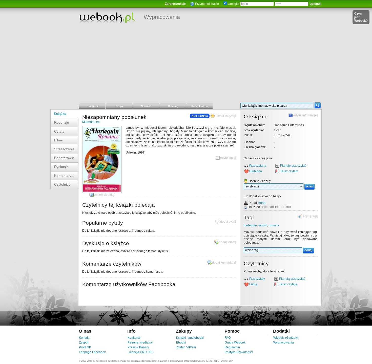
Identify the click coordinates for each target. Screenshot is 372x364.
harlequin (250, 225)
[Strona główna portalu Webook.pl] (107, 17)
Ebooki (181, 342)
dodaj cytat (227, 221)
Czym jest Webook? (361, 17)
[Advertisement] (186, 64)
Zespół (83, 342)
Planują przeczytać (292, 279)
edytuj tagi (310, 216)
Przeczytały (257, 279)
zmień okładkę (104, 195)
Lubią (253, 284)
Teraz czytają (288, 284)
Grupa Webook (235, 342)
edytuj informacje (305, 115)
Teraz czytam (289, 171)
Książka (60, 114)
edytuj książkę (225, 116)
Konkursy (134, 337)
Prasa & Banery (138, 347)
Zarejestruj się (175, 4)
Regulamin (232, 347)
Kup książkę (200, 115)
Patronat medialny (140, 342)
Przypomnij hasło (207, 4)
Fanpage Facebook (92, 352)
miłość (262, 225)
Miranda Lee (91, 122)
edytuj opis (227, 158)
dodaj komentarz (223, 262)
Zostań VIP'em (186, 347)
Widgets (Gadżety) (286, 337)
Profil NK (85, 347)
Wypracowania (162, 17)
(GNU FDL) (212, 361)
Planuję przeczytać (293, 165)
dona (261, 203)
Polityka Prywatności (239, 352)
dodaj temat (227, 242)
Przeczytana (257, 165)
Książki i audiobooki (190, 337)
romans (274, 225)
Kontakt (84, 337)
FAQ (228, 337)
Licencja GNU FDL (140, 352)
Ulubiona (255, 171)
